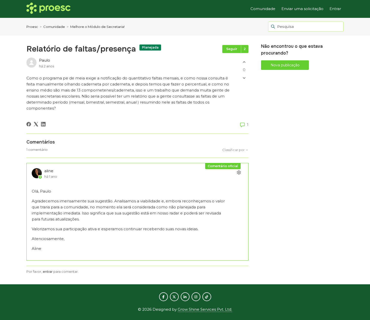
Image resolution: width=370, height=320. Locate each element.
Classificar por (233, 150)
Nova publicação (285, 65)
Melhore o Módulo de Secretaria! (97, 27)
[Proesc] (48, 9)
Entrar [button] (335, 8)
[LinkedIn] (43, 124)
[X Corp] (36, 124)
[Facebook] (28, 124)
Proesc (32, 27)
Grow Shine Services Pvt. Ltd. (205, 309)
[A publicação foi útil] (244, 62)
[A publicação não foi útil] (244, 78)
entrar (48, 271)
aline (48, 170)
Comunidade (262, 8)
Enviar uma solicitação (302, 8)
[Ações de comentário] (238, 172)
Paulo (44, 60)
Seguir (231, 49)
